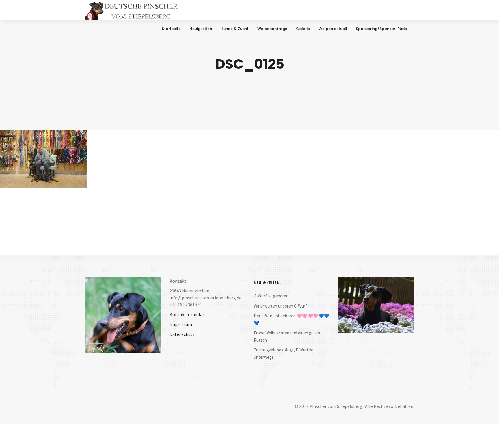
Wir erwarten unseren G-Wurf (280, 306)
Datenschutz (182, 334)
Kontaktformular (187, 314)
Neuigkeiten (200, 29)
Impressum (181, 324)
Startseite (171, 29)
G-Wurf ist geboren (271, 296)
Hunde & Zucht (235, 29)
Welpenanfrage (272, 29)
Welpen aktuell (333, 29)
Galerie (303, 29)
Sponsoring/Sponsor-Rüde (381, 29)
